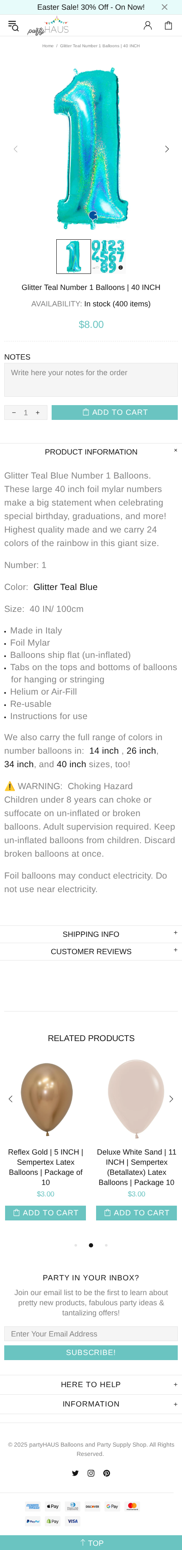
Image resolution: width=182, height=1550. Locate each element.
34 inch (19, 764)
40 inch (71, 764)
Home (48, 45)
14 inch (104, 750)
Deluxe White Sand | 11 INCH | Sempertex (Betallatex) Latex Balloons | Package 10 (136, 1167)
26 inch (141, 750)
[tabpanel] (45, 1149)
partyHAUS (48, 25)
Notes (17, 357)
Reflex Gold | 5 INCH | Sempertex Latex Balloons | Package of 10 (45, 1167)
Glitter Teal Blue (65, 587)
